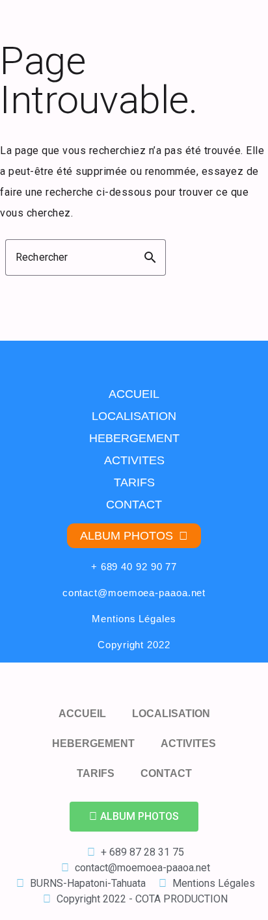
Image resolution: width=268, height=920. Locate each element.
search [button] (150, 257)
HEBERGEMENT (134, 438)
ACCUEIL (134, 394)
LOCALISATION (134, 416)
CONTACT (134, 504)
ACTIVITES (134, 460)
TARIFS (134, 482)
